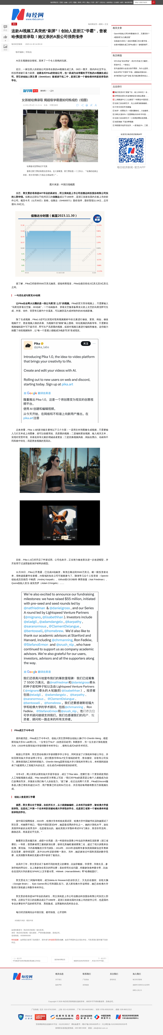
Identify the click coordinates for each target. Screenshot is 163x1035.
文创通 (116, 2)
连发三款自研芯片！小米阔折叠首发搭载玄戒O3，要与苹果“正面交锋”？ (132, 118)
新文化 (102, 2)
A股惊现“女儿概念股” (122, 37)
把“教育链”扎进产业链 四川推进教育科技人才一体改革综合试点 (132, 76)
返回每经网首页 (60, 959)
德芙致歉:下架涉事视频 (124, 122)
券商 (79, 2)
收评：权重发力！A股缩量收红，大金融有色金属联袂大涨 (132, 111)
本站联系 (52, 940)
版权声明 (58, 985)
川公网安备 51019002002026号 (114, 1024)
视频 (74, 2)
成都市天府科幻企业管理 (141, 985)
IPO (84, 2)
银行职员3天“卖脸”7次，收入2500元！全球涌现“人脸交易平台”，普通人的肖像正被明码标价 (132, 92)
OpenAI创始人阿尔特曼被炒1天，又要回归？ (132, 33)
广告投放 (86, 979)
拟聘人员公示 (137, 990)
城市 (121, 2)
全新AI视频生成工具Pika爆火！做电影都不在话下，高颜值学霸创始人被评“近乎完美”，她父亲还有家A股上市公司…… (131, 45)
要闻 (14, 24)
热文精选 (117, 55)
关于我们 (58, 979)
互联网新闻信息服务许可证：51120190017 (53, 1024)
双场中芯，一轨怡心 (122, 65)
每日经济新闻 (137, 979)
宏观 (61, 2)
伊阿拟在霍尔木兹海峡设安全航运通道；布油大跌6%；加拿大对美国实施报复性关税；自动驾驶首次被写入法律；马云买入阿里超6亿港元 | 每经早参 (132, 96)
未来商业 (109, 2)
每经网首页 (54, 2)
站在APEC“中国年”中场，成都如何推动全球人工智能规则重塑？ (131, 72)
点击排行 (117, 86)
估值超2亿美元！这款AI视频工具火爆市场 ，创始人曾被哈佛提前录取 (131, 41)
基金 (88, 2)
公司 (70, 2)
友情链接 (86, 985)
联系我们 (87, 974)
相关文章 (117, 28)
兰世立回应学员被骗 (123, 107)
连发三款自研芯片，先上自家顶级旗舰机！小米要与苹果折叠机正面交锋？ (132, 103)
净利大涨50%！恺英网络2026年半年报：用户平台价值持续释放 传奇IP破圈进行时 (132, 114)
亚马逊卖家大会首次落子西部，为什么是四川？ (131, 68)
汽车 (92, 2)
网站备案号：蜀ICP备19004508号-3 (86, 1024)
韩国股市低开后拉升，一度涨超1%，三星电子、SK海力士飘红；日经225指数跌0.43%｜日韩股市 (132, 125)
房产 (97, 2)
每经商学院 (128, 2)
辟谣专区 (113, 979)
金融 (65, 2)
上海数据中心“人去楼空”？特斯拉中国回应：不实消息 (132, 99)
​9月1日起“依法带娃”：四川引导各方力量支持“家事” (131, 61)
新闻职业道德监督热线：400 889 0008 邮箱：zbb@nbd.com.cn (81, 1028)
